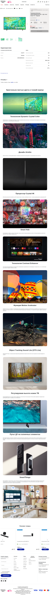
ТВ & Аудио (27, 4)
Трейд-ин (30, 563)
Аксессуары (25, 568)
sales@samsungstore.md (45, 557)
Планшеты (17, 4)
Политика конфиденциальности (17, 570)
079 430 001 (44, 572)
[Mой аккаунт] (44, 1)
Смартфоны (6, 4)
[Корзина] (46, 1)
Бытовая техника (33, 4)
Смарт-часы (12, 4)
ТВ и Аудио (32, 9)
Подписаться (6, 575)
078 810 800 (44, 559)
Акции (2, 4)
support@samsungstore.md (43, 571)
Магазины (15, 558)
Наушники (22, 4)
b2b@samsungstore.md (45, 564)
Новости (30, 562)
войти (12, 82)
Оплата (15, 561)
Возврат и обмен (16, 567)
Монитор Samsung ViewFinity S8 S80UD (8, 541)
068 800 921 (44, 566)
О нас (14, 559)
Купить (5, 549)
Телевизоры (35, 9)
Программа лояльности (32, 560)
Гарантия (15, 566)
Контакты (15, 564)
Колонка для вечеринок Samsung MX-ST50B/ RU (34, 541)
